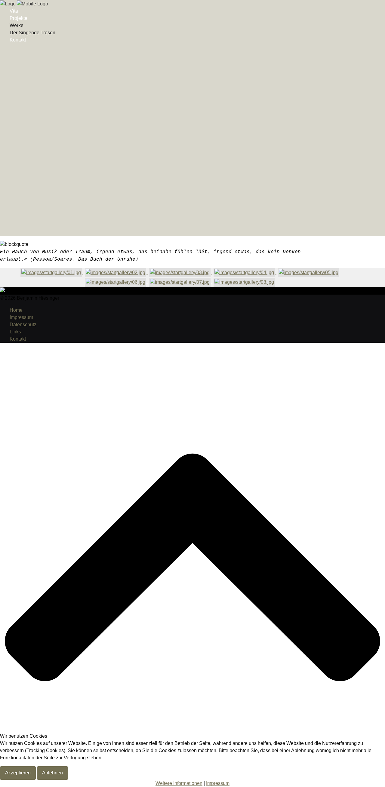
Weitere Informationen (179, 783)
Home (16, 310)
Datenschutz (23, 324)
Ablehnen (52, 772)
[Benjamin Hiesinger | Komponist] (24, 3)
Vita (14, 11)
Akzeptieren (18, 772)
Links (15, 331)
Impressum (21, 317)
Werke (16, 25)
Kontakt (18, 39)
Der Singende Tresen (32, 32)
